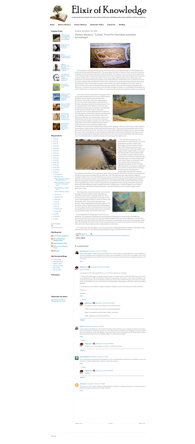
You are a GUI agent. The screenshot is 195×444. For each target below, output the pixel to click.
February (57, 208)
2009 (55, 219)
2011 (54, 214)
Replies (84, 299)
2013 (54, 169)
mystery (127, 235)
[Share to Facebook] (82, 238)
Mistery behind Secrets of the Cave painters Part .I (65, 106)
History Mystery (64, 25)
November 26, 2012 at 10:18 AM (100, 267)
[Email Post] (91, 234)
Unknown (83, 384)
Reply (81, 261)
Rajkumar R (84, 267)
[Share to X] (80, 238)
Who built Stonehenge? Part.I (65, 85)
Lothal (101, 235)
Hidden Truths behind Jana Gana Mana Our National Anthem (65, 97)
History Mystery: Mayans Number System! (62, 179)
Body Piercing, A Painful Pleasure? (65, 46)
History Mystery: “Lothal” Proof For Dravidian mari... (62, 184)
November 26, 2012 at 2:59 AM (97, 251)
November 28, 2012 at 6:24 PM (94, 326)
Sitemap (53, 436)
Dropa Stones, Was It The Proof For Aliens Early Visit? (65, 126)
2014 (54, 167)
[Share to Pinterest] (84, 238)
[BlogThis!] (78, 238)
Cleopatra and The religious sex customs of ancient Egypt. (65, 37)
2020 (55, 153)
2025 (54, 141)
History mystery (95, 235)
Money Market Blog (60, 243)
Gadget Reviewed (58, 261)
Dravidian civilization (85, 235)
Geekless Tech (57, 263)
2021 (54, 151)
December (58, 174)
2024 (54, 143)
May (56, 206)
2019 (54, 155)
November (58, 176)
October (57, 194)
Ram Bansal (84, 251)
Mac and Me (56, 268)
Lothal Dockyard (108, 235)
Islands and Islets (58, 266)
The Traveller (57, 270)
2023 (54, 146)
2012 (54, 172)
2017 (54, 160)
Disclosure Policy (97, 25)
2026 (55, 139)
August (57, 199)
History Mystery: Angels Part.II (61, 188)
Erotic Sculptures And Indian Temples (65, 56)
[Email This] (77, 238)
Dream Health (57, 259)
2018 (54, 158)
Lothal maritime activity (119, 235)
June (56, 204)
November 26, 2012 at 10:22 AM (105, 303)
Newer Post (78, 423)
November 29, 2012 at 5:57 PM (104, 343)
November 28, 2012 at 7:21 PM (99, 356)
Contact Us (111, 25)
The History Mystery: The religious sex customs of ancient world (65, 116)
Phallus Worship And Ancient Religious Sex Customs (65, 67)
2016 (54, 162)
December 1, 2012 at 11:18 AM (96, 384)
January (57, 211)
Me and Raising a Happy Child (59, 239)
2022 (54, 148)
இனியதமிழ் (56, 251)
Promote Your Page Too (57, 227)
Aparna (82, 326)
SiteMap (122, 25)
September (58, 197)
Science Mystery (80, 25)
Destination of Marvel (61, 236)
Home (52, 25)
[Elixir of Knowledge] (52, 226)
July (56, 201)
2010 (55, 216)
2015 (54, 165)
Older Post (142, 423)
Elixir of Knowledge (56, 223)
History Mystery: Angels (61, 191)
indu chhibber (85, 356)
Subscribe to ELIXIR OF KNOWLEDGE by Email (58, 300)
